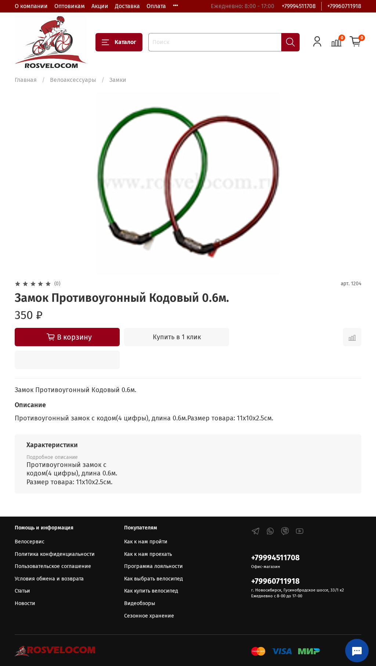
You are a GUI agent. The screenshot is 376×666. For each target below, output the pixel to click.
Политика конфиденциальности (55, 554)
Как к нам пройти (145, 542)
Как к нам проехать (148, 554)
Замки (117, 79)
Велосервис (29, 542)
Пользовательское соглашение (53, 566)
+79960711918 (344, 6)
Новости (25, 603)
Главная (26, 79)
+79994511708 (299, 6)
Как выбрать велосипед (153, 579)
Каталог (125, 42)
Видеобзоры (139, 603)
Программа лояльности (153, 566)
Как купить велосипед (151, 591)
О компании (31, 6)
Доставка (127, 6)
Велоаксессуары (73, 79)
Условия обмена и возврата (49, 579)
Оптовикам (69, 6)
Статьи (22, 591)
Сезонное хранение (149, 616)
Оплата (156, 6)
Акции (99, 6)
